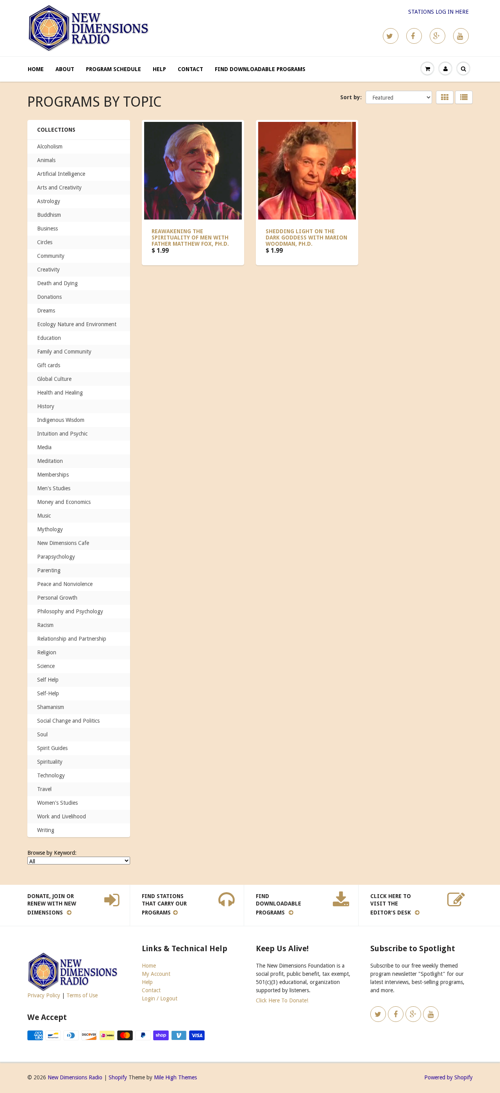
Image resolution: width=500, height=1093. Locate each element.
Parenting (49, 570)
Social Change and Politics (68, 721)
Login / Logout (159, 998)
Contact (190, 69)
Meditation (50, 461)
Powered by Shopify (448, 1077)
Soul (42, 734)
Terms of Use (82, 995)
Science (46, 666)
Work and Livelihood (61, 816)
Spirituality (49, 762)
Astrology (48, 201)
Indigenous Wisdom (60, 420)
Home (36, 69)
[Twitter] (390, 36)
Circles (44, 242)
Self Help (48, 680)
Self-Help (48, 693)
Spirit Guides (52, 748)
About (64, 69)
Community (50, 256)
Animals (46, 160)
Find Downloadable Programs (260, 69)
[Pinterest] (437, 36)
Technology (51, 775)
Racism (45, 625)
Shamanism (50, 707)
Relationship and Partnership (71, 639)
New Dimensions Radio (75, 1077)
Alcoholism (49, 146)
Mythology (50, 529)
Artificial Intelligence (61, 174)
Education (49, 338)
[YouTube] (461, 36)
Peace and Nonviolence (65, 584)
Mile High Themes (175, 1077)
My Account (156, 974)
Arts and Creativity (59, 187)
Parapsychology (56, 557)
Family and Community (64, 351)
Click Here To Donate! (282, 1000)
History (45, 406)
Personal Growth (57, 598)
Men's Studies (53, 488)
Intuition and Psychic (62, 433)
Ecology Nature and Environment (76, 324)
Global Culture (54, 379)
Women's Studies (57, 803)
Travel (44, 789)
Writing (45, 830)
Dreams (46, 310)
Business (47, 228)
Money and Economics (64, 502)
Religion (46, 652)
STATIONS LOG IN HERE (438, 12)
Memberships (53, 474)
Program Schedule (113, 69)
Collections (56, 130)
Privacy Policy (43, 995)
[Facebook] (414, 36)
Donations (49, 297)
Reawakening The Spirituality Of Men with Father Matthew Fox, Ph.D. (190, 237)
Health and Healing (60, 392)
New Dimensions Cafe (63, 543)
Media (44, 447)
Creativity (48, 269)
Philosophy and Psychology (70, 611)
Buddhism (49, 215)
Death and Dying (57, 283)
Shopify (118, 1077)
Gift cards (48, 365)
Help (159, 69)
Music (44, 516)
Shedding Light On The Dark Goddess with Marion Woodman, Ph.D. (306, 237)
